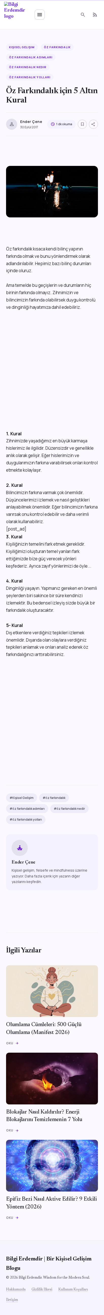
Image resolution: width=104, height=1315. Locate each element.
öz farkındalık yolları (29, 77)
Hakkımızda (15, 1290)
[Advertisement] (52, 378)
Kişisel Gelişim (22, 47)
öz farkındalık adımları (31, 57)
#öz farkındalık (54, 798)
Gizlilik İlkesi (42, 1290)
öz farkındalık (57, 47)
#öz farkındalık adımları (27, 808)
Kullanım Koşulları (73, 1290)
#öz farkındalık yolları (26, 819)
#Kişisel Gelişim (22, 798)
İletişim (12, 1300)
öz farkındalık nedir (27, 67)
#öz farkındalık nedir (69, 808)
